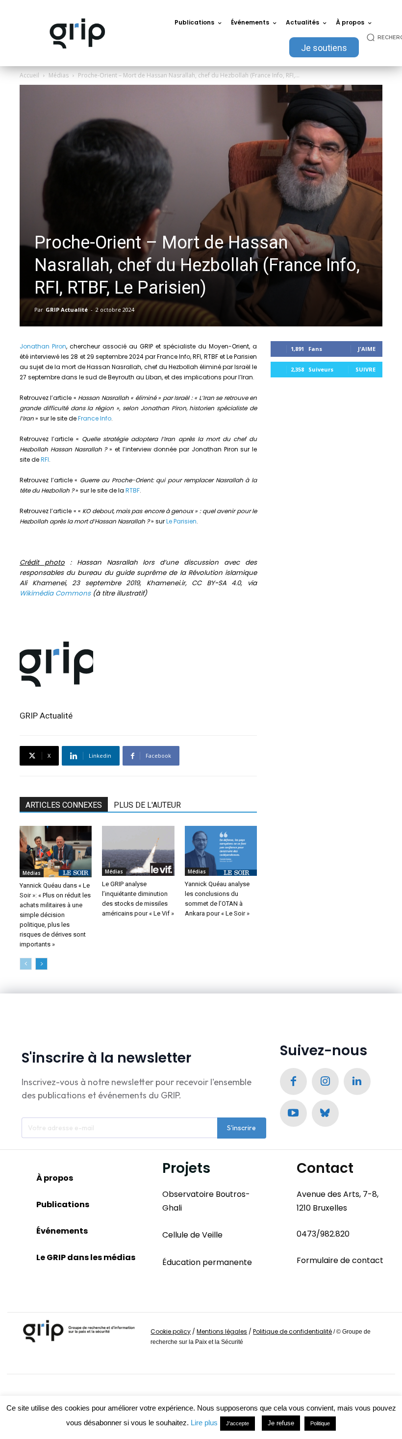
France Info (94, 418)
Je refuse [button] (281, 1423)
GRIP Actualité (67, 309)
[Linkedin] (357, 1081)
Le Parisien (181, 521)
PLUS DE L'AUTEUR (147, 805)
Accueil (29, 75)
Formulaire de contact (340, 1260)
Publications (62, 1204)
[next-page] (41, 964)
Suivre (365, 369)
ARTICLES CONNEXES (63, 805)
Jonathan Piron (43, 346)
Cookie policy (171, 1331)
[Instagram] (325, 1081)
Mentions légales (222, 1331)
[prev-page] (26, 964)
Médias (59, 75)
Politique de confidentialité (292, 1331)
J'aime (367, 348)
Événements (62, 1231)
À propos (54, 1178)
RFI (45, 459)
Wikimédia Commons (55, 593)
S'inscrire (241, 1127)
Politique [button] (320, 1423)
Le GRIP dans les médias (85, 1257)
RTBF (133, 490)
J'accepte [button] (237, 1423)
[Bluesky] (325, 1113)
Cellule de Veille (192, 1235)
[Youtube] (293, 1113)
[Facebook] (293, 1081)
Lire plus (204, 1422)
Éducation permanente (207, 1262)
